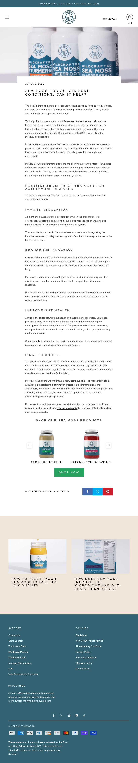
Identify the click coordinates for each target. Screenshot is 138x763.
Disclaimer (81, 635)
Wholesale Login (17, 657)
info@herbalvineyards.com (37, 700)
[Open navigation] (7, 17)
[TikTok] (84, 715)
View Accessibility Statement (23, 674)
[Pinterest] (108, 491)
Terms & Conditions (86, 657)
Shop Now (69, 472)
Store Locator (15, 640)
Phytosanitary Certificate (89, 646)
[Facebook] (87, 491)
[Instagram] (69, 715)
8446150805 (110, 18)
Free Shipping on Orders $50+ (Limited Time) (69, 4)
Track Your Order (17, 646)
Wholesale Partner (18, 652)
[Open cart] (129, 17)
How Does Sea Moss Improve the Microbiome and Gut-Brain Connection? (98, 583)
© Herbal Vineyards (21, 726)
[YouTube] (77, 715)
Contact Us (14, 635)
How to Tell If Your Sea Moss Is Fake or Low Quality (33, 582)
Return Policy (83, 668)
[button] (29, 445)
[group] (46, 446)
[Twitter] (98, 491)
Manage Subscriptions (20, 663)
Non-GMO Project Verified (89, 640)
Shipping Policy (84, 663)
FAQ (10, 668)
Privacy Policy (83, 652)
